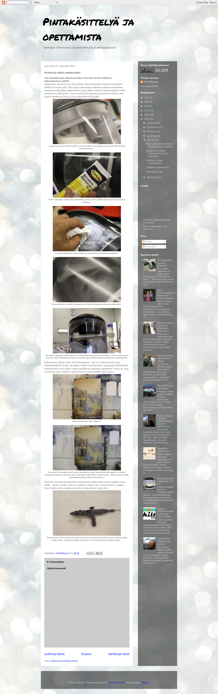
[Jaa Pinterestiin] (101, 553)
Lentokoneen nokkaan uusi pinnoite (163, 541)
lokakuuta (152, 131)
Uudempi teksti (54, 654)
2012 (147, 114)
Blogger (145, 682)
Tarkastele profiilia (149, 86)
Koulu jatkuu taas (154, 171)
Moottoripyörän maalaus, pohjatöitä (164, 263)
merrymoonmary (116, 682)
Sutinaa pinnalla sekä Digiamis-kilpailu (165, 358)
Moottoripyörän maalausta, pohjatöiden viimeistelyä (164, 327)
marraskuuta (153, 127)
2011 (147, 119)
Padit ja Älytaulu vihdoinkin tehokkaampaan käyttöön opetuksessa (165, 421)
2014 (147, 106)
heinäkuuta (152, 177)
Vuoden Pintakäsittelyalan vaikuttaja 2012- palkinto (165, 512)
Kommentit (150, 246)
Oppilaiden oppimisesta (157, 167)
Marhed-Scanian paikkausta (165, 387)
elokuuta (151, 140)
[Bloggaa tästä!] (91, 553)
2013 (147, 110)
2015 (147, 102)
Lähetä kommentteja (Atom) (64, 661)
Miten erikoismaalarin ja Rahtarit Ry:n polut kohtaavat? (165, 294)
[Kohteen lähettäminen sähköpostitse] (88, 553)
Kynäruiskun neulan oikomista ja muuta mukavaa (156, 153)
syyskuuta (152, 136)
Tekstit (148, 241)
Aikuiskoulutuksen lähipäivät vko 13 (165, 481)
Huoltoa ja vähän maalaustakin (154, 161)
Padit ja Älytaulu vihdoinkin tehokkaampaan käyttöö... (160, 145)
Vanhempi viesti (118, 654)
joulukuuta (152, 122)
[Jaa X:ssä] (94, 553)
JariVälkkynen (151, 81)
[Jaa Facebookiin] (97, 553)
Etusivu (86, 654)
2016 (147, 97)
